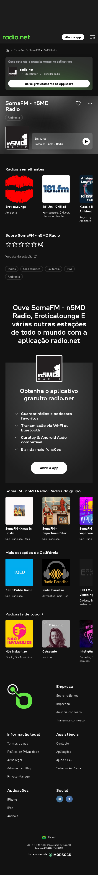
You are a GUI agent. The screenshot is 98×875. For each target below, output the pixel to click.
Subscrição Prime (68, 768)
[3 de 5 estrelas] (21, 244)
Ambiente (14, 117)
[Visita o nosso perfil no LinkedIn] (60, 798)
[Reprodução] (86, 141)
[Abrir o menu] (92, 37)
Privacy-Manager (19, 776)
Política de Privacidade (23, 751)
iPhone (12, 799)
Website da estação (18, 256)
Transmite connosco (70, 720)
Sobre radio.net (67, 695)
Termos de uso (17, 743)
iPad (10, 808)
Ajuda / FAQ (64, 760)
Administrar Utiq (19, 768)
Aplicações (63, 751)
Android (12, 816)
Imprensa (63, 704)
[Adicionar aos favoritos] (78, 103)
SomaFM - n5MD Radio (49, 144)
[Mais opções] (90, 103)
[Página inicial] (7, 50)
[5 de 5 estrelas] (34, 244)
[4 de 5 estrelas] (27, 244)
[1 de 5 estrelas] (8, 244)
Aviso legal (14, 760)
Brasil (51, 837)
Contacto (62, 743)
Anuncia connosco (69, 712)
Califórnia (53, 269)
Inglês (12, 269)
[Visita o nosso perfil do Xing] (69, 798)
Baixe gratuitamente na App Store (49, 84)
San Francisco (31, 269)
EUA (69, 269)
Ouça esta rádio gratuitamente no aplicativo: (40, 61)
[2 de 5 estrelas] (15, 244)
